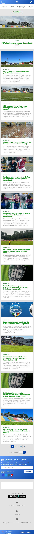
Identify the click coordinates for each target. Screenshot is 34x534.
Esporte (4, 7)
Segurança (21, 7)
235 (21, 446)
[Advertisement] (17, 485)
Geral (12, 7)
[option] (17, 32)
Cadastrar (28, 471)
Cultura (30, 7)
